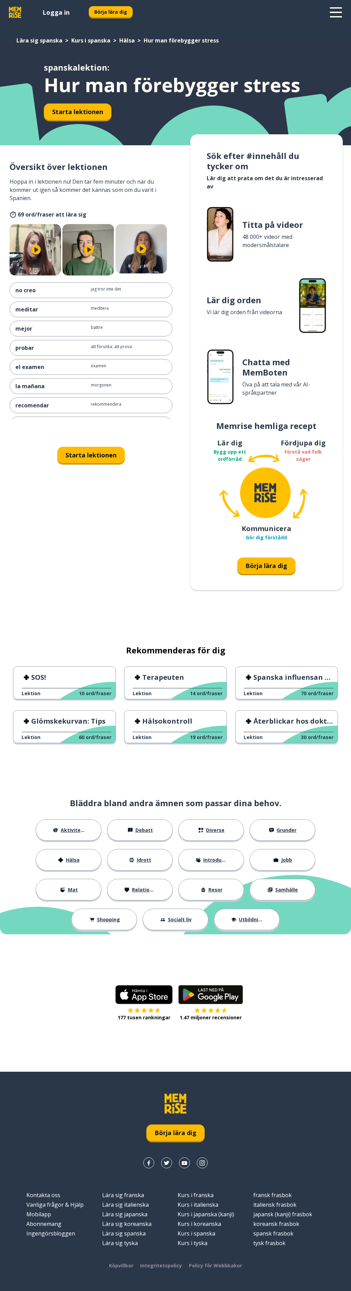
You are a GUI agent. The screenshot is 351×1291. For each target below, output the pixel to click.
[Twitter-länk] (166, 1162)
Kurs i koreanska (199, 1224)
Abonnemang (43, 1224)
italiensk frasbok (274, 1204)
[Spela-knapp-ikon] (36, 249)
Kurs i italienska (198, 1204)
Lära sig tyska (120, 1243)
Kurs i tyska (192, 1243)
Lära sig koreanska (127, 1224)
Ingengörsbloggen (50, 1233)
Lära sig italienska (125, 1204)
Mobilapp (38, 1214)
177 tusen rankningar (144, 1017)
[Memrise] (15, 12)
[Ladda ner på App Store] (144, 994)
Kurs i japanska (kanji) (206, 1214)
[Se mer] (336, 12)
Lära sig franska (123, 1195)
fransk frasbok (272, 1195)
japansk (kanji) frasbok (282, 1214)
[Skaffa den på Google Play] (210, 994)
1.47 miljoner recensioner (211, 1017)
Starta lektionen (77, 112)
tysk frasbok (269, 1243)
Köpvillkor (121, 1265)
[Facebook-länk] (148, 1162)
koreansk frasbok (276, 1224)
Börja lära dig (110, 12)
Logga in (56, 12)
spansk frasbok (273, 1233)
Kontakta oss (43, 1195)
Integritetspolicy (161, 1265)
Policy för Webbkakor (215, 1265)
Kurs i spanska (90, 40)
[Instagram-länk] (202, 1162)
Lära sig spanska (39, 40)
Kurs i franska (196, 1195)
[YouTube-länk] (184, 1162)
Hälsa (127, 40)
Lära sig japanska (124, 1214)
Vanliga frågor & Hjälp (55, 1204)
